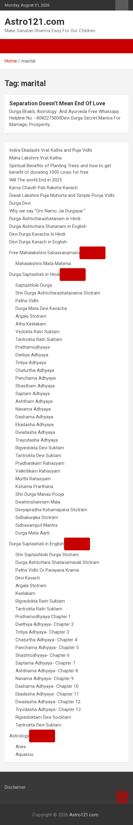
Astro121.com (35, 21)
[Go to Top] (122, 797)
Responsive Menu (121, 5)
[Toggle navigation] (12, 46)
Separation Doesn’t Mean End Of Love (57, 103)
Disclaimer (15, 787)
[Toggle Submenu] (92, 253)
